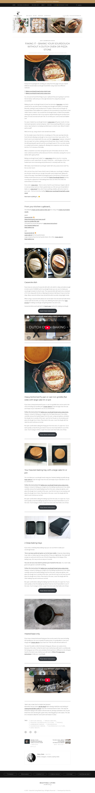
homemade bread (37, 724)
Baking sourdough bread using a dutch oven (38, 91)
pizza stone (51, 122)
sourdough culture (56, 726)
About (43, 5)
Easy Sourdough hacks (47, 40)
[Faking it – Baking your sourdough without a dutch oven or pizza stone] (47, 68)
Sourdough (52, 724)
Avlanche (68, 790)
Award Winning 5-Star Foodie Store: (47, 1)
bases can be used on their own (41, 210)
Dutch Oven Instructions (47, 311)
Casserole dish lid (29, 233)
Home (14, 5)
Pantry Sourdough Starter (56, 177)
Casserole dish (28, 217)
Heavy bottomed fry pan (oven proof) (34, 219)
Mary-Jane (40, 754)
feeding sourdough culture (42, 722)
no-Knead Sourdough (23, 5)
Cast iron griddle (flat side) (31, 221)
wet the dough (42, 706)
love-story (59, 104)
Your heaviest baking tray (31, 225)
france (60, 722)
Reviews (50, 5)
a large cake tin (47, 406)
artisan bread (36, 721)
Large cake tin (28, 235)
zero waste (35, 728)
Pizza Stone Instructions (47, 434)
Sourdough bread (37, 726)
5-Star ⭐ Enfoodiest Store (61, 5)
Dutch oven (48, 306)
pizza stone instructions (50, 223)
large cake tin (59, 237)
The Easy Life (35, 5)
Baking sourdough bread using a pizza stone (38, 93)
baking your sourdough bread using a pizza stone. (55, 412)
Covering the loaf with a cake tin (32, 708)
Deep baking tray (29, 227)
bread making (50, 721)
